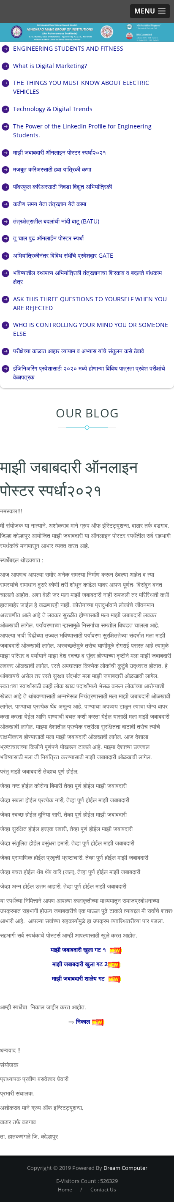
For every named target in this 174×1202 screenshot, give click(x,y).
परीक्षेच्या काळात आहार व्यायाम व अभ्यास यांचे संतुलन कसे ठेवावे (78, 351)
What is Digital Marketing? (50, 66)
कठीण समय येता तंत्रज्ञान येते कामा (49, 204)
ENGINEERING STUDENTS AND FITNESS (68, 48)
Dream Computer (124, 1168)
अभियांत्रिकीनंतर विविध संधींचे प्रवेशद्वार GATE (63, 255)
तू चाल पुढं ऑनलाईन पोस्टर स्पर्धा (48, 238)
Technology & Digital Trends (52, 109)
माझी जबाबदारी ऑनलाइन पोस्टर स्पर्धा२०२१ (59, 152)
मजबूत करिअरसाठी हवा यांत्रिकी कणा (52, 169)
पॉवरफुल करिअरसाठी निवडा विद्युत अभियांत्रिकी (62, 187)
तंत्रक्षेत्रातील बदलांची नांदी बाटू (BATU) (56, 221)
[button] (150, 11)
